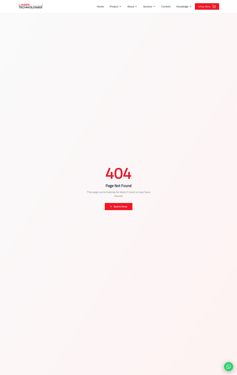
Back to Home (120, 206)
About (130, 6)
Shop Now (204, 6)
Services (147, 6)
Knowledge (182, 6)
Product (114, 6)
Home (100, 6)
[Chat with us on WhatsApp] (228, 366)
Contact (166, 6)
